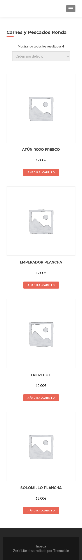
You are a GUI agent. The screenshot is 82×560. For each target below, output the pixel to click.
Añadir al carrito (41, 172)
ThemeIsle (61, 550)
